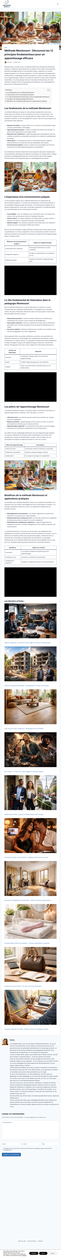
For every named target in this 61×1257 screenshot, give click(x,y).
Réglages (52, 1253)
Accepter (34, 1253)
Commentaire (7, 1122)
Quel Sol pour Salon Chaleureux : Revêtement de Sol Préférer (24, 728)
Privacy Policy (31, 1241)
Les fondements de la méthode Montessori (20, 92)
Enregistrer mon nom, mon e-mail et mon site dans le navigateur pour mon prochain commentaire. (28, 1149)
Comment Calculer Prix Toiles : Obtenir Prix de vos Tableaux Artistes (26, 1029)
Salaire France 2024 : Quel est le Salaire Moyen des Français (23, 814)
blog (5, 47)
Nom (5, 1144)
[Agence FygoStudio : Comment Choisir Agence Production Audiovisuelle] (30, 620)
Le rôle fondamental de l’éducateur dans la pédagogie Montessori (28, 97)
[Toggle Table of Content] (47, 90)
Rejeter (43, 1253)
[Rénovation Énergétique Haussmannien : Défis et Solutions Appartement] (30, 878)
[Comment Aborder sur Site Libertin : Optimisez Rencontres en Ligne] (30, 835)
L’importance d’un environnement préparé (20, 94)
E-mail (24, 1144)
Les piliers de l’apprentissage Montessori (20, 99)
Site (43, 1144)
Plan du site (22, 1241)
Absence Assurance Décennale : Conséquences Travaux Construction (26, 685)
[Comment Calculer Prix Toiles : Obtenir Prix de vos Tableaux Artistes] (30, 1007)
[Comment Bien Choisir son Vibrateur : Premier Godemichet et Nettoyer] (30, 921)
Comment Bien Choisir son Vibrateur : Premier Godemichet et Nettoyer (27, 943)
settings (24, 1255)
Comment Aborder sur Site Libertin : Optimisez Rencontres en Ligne (26, 857)
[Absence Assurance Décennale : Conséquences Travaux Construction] (30, 663)
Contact (40, 1241)
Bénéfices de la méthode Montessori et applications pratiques (27, 101)
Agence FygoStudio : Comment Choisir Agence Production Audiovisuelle (27, 642)
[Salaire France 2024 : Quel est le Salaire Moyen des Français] (30, 792)
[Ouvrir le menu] (57, 4)
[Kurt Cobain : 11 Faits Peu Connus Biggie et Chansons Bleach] (30, 749)
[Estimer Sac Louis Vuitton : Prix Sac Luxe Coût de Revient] (30, 964)
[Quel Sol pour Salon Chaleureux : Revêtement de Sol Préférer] (30, 706)
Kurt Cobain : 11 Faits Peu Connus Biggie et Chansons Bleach (23, 771)
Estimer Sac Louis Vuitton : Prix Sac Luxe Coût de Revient (22, 986)
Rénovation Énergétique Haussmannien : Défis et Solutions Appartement (27, 900)
